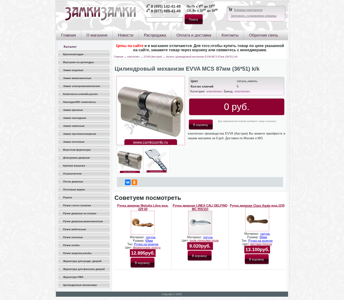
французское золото (147, 247)
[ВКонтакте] (128, 182)
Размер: (139, 240)
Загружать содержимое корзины (253, 16)
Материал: (138, 237)
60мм (149, 240)
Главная (118, 56)
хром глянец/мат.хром (204, 240)
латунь (151, 237)
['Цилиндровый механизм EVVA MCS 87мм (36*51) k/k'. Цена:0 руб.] (151, 144)
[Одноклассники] (134, 182)
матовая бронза (261, 244)
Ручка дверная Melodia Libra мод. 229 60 (142, 207)
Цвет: (129, 247)
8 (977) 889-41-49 (166, 11)
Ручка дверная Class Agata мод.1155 (257, 205)
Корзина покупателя (248, 10)
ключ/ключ (133, 56)
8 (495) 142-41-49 (166, 6)
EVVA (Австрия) (153, 56)
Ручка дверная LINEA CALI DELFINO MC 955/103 (200, 207)
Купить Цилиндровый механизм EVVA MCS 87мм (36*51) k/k (202, 56)
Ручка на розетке (146, 244)
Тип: (130, 244)
